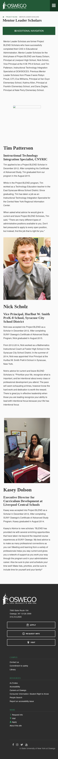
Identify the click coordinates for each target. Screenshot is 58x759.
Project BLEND (11, 17)
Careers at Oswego (18, 690)
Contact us (14, 662)
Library (13, 669)
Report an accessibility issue (22, 701)
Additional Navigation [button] (30, 30)
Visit (33, 642)
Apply (33, 625)
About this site (16, 725)
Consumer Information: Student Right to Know (29, 693)
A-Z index (14, 683)
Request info (33, 633)
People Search (16, 697)
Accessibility (15, 686)
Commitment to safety (19, 665)
